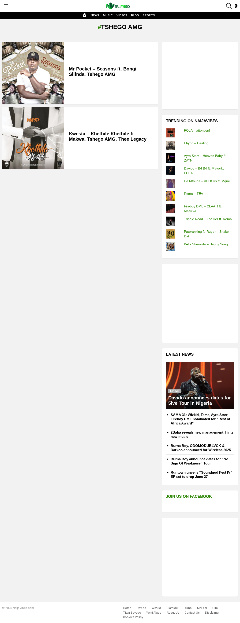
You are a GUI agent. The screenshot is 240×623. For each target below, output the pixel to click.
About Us (173, 612)
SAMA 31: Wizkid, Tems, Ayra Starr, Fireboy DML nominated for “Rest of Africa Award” (200, 419)
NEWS (95, 15)
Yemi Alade (153, 612)
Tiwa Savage (132, 612)
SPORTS (148, 15)
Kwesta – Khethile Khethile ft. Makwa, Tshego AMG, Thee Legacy (107, 136)
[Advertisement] (201, 75)
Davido (141, 608)
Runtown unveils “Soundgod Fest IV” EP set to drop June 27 (201, 474)
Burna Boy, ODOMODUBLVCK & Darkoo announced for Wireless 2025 (201, 448)
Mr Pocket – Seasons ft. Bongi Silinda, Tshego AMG (102, 71)
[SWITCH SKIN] (236, 6)
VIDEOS (121, 15)
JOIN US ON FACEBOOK (189, 496)
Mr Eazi (202, 608)
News (174, 391)
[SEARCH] (229, 6)
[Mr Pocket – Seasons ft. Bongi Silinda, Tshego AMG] (33, 73)
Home (127, 608)
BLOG (135, 15)
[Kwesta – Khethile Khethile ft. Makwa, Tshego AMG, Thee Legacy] (33, 138)
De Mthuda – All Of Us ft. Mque (207, 181)
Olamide (172, 608)
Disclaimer (212, 612)
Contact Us (192, 612)
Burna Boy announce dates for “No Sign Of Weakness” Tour (199, 461)
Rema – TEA (193, 193)
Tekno (187, 608)
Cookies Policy (133, 617)
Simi (215, 608)
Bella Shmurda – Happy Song (206, 244)
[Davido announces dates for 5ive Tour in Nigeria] (200, 385)
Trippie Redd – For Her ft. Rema (208, 219)
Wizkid (156, 608)
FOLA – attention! (197, 130)
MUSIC (108, 15)
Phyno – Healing (196, 143)
